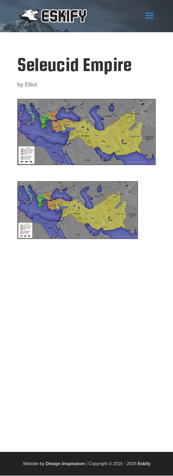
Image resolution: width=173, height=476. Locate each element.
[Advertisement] (86, 342)
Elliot (31, 84)
